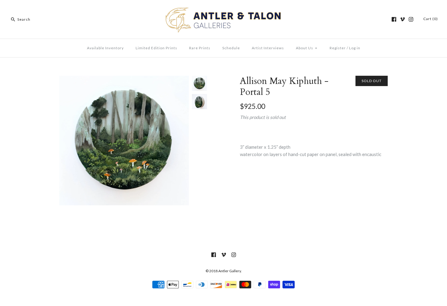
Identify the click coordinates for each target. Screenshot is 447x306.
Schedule (231, 48)
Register (338, 48)
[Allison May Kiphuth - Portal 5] (124, 79)
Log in (354, 48)
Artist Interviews (268, 48)
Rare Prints (199, 48)
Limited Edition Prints (156, 48)
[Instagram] (411, 19)
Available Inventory (105, 48)
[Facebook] (394, 19)
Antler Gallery (229, 271)
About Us (306, 48)
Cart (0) (430, 18)
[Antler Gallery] (223, 9)
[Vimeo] (402, 19)
